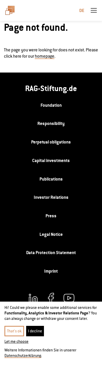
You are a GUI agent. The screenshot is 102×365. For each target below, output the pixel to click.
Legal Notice (51, 234)
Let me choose (16, 341)
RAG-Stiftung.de (51, 88)
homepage (44, 56)
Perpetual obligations (51, 142)
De (81, 10)
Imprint (51, 271)
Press (51, 216)
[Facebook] (51, 298)
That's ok (14, 330)
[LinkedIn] (33, 298)
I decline (35, 330)
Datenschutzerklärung (22, 355)
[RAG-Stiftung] (12, 10)
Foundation (51, 105)
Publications (51, 179)
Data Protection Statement (51, 252)
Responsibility (51, 123)
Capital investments (51, 160)
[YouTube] (69, 298)
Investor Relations (51, 197)
